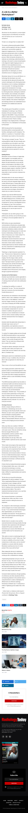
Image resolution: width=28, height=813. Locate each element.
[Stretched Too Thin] (14, 621)
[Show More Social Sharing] (24, 18)
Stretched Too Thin (6, 629)
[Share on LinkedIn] (12, 18)
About (15, 800)
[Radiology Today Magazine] (14, 3)
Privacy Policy (13, 706)
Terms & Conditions (14, 804)
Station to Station (6, 670)
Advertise (8, 802)
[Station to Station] (14, 661)
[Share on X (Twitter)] (8, 18)
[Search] (26, 2)
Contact (21, 800)
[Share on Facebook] (4, 18)
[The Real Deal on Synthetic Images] (14, 641)
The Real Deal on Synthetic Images (10, 650)
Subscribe (10, 800)
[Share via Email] (17, 18)
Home (3, 7)
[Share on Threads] (21, 18)
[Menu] (2, 2)
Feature (4, 599)
